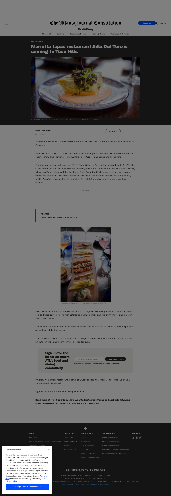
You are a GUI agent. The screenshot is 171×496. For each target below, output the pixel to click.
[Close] (49, 450)
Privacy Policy (11, 481)
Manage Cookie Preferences (27, 487)
